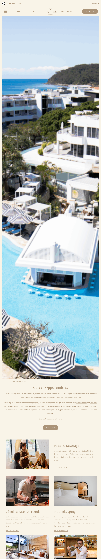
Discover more (62, 467)
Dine (33, 11)
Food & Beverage (66, 446)
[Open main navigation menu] (5, 11)
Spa (62, 11)
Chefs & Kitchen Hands (23, 512)
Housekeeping (65, 512)
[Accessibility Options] (4, 3)
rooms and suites (30, 406)
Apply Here (50, 427)
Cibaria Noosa (81, 403)
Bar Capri (93, 403)
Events (69, 11)
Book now (90, 11)
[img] (50, 11)
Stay (18, 11)
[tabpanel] (50, 197)
